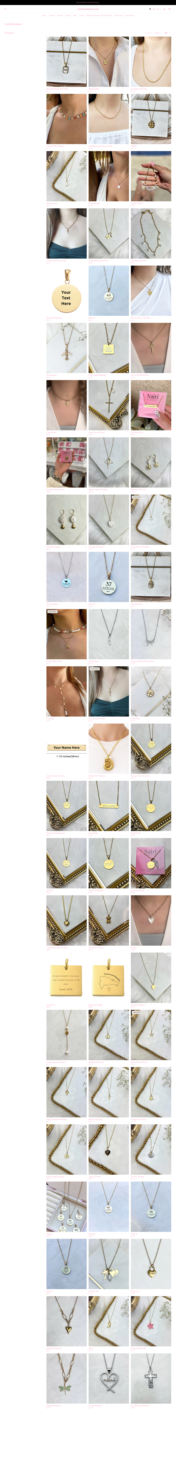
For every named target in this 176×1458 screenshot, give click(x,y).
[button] (158, 33)
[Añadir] (167, 484)
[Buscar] (5, 9)
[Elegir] (83, 83)
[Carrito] (169, 9)
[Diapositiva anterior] (50, 61)
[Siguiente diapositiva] (83, 61)
